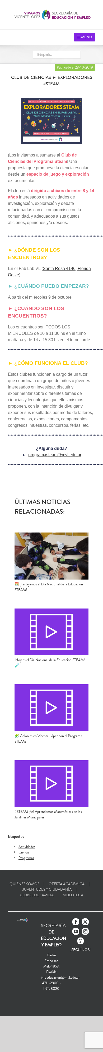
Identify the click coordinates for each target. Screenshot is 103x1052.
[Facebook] (75, 921)
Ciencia (23, 852)
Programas (26, 857)
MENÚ (86, 37)
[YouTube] (75, 931)
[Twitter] (85, 921)
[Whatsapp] (80, 940)
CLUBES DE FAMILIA (37, 895)
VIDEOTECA (73, 895)
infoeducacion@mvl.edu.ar (60, 977)
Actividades (26, 846)
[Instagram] (85, 931)
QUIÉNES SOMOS (24, 883)
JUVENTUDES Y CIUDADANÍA (47, 889)
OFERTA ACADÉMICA (67, 883)
